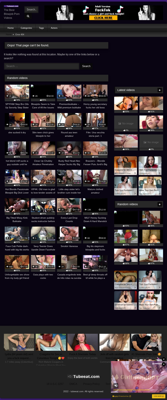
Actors (54, 28)
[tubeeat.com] (12, 6)
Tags (41, 28)
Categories (26, 28)
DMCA (73, 384)
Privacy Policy (91, 384)
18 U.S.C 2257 (55, 384)
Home (11, 28)
